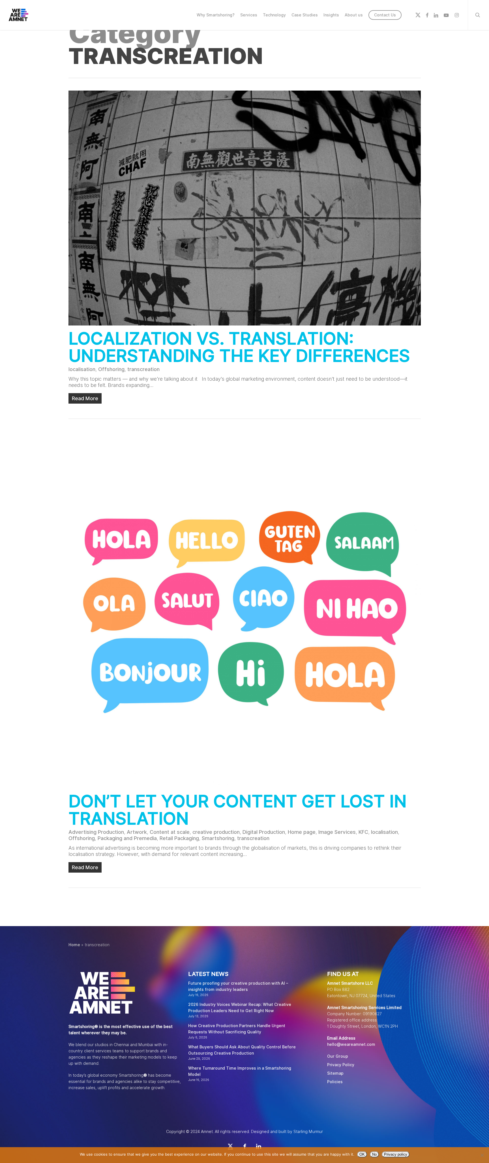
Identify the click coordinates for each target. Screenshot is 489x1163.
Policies (335, 1082)
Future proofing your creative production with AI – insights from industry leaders (238, 986)
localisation (81, 369)
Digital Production (264, 832)
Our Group (337, 1056)
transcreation (143, 369)
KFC (363, 832)
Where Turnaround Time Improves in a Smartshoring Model (239, 1071)
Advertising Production (96, 832)
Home (74, 945)
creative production (216, 832)
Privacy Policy (340, 1065)
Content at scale (170, 832)
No (374, 1154)
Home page (302, 832)
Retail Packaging (179, 838)
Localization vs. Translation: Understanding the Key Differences (239, 347)
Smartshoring (218, 838)
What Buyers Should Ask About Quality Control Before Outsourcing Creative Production (242, 1050)
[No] (482, 1155)
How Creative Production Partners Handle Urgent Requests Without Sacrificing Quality (236, 1028)
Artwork (137, 832)
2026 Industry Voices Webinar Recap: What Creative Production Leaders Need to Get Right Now (239, 1007)
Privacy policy (395, 1154)
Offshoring (111, 369)
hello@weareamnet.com (351, 1044)
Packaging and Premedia (127, 838)
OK (362, 1154)
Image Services (337, 832)
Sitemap (335, 1073)
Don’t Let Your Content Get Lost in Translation (237, 809)
